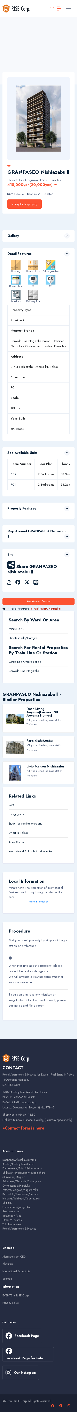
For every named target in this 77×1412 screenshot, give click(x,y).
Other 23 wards (12, 1220)
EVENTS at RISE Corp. (15, 1295)
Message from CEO (14, 1256)
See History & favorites (38, 601)
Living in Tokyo (18, 832)
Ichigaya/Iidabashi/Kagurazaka (21, 1198)
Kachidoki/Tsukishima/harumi (20, 1194)
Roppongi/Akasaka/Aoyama (19, 1160)
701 (13, 484)
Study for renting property (25, 823)
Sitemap (7, 1279)
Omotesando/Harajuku (23, 638)
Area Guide (16, 842)
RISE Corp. (20, 1401)
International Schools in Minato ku (30, 851)
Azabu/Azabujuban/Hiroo (18, 1164)
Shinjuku (7, 1203)
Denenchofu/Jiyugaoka (16, 1207)
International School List (16, 1271)
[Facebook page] (53, 1406)
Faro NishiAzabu (39, 740)
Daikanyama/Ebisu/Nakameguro (21, 1168)
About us (7, 1264)
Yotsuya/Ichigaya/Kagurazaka (20, 1190)
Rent (11, 805)
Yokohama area (11, 1224)
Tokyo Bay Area (11, 1216)
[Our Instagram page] (69, 1406)
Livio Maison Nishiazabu (45, 766)
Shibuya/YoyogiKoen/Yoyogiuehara (23, 1173)
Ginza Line (15, 661)
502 (13, 474)
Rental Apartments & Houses (19, 1228)
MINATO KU (16, 629)
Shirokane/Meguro (13, 1177)
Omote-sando (32, 661)
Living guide (16, 814)
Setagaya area (11, 1211)
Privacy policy (10, 1303)
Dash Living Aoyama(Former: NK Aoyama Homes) (42, 712)
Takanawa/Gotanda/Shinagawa (21, 1181)
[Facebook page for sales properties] (61, 1406)
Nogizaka (32, 671)
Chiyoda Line (17, 671)
